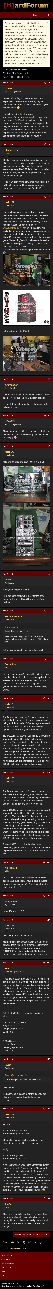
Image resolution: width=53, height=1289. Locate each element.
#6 (49, 446)
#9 (49, 659)
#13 (48, 896)
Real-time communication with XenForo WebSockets (22, 1286)
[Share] (45, 83)
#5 (49, 416)
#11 (48, 773)
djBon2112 (9, 77)
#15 (48, 963)
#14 (48, 920)
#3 (49, 197)
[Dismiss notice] (47, 23)
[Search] (48, 15)
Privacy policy (7, 1267)
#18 (48, 1198)
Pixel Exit (14, 1284)
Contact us (5, 1260)
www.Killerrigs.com (12, 228)
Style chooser (6, 1256)
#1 (49, 83)
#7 (49, 574)
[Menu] (5, 15)
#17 (48, 1109)
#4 (49, 379)
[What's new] (43, 15)
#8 (49, 611)
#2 (49, 144)
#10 (48, 698)
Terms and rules (7, 1264)
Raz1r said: (10, 627)
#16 (48, 1059)
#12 (48, 862)
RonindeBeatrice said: (14, 1075)
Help (3, 1271)
